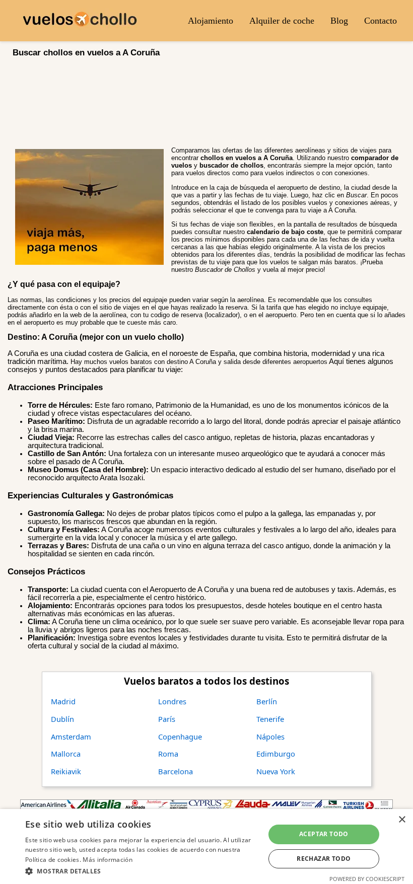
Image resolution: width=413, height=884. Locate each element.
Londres (172, 701)
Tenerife (270, 719)
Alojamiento (210, 21)
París (166, 719)
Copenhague (180, 736)
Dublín (62, 719)
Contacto (380, 21)
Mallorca (66, 754)
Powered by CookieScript (366, 878)
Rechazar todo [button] (324, 858)
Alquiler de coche (281, 21)
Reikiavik (66, 771)
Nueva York (275, 771)
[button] (141, 870)
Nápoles (270, 736)
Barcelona (175, 771)
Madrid (63, 701)
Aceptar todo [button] (324, 834)
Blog (339, 21)
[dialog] (206, 846)
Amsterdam (71, 736)
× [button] (401, 820)
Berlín (266, 701)
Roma (168, 754)
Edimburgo (275, 754)
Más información (107, 859)
